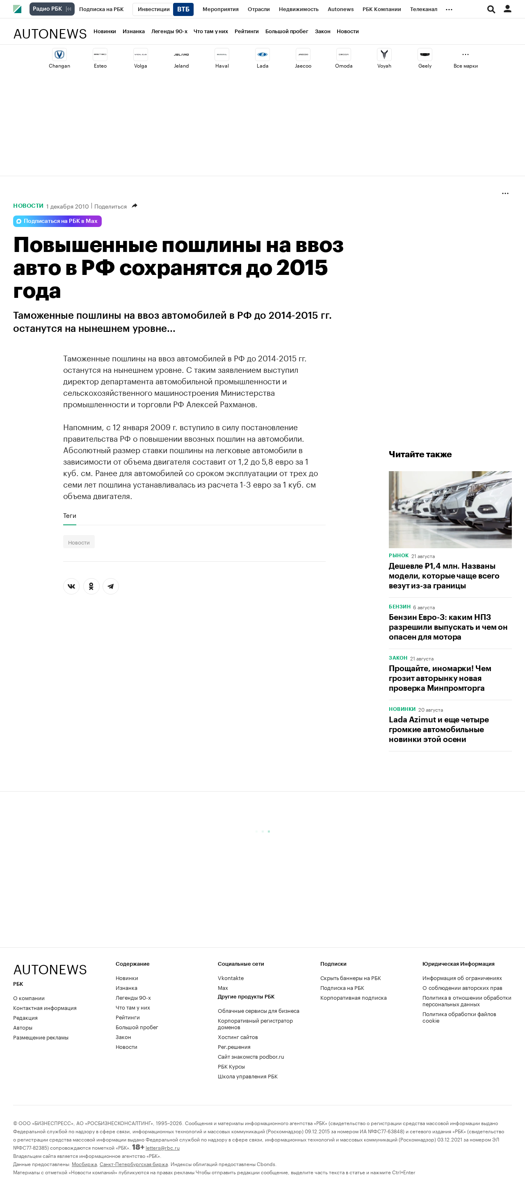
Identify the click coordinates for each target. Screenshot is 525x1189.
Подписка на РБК (342, 987)
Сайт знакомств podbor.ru (251, 1056)
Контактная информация (45, 1007)
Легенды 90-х (169, 31)
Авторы (22, 1027)
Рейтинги (247, 31)
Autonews (50, 28)
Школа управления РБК (248, 1075)
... (449, 8)
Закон (323, 31)
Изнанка (133, 31)
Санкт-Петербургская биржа (134, 1163)
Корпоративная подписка (353, 997)
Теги (69, 515)
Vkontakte (231, 977)
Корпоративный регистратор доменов (255, 1023)
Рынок (399, 555)
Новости (347, 31)
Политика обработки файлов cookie (459, 1016)
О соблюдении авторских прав (462, 987)
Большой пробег (286, 31)
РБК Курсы (231, 1066)
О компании (29, 997)
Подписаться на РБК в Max (61, 221)
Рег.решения (234, 1046)
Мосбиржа (84, 1163)
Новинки (105, 31)
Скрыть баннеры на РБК (350, 977)
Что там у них (211, 31)
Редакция (25, 1017)
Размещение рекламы (40, 1036)
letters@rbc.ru (163, 1147)
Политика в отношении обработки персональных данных (466, 1000)
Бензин (400, 606)
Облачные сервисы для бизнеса (258, 1010)
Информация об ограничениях (462, 977)
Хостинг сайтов (238, 1036)
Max (223, 987)
